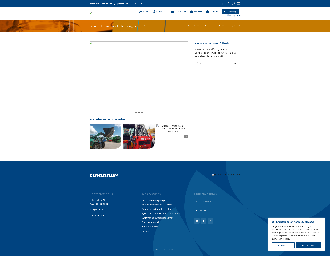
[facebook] (228, 3)
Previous (200, 63)
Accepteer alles (308, 245)
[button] (91, 136)
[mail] (238, 3)
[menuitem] (233, 15)
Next (236, 63)
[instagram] (233, 3)
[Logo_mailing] (100, 12)
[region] (296, 234)
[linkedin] (223, 3)
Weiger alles (283, 245)
